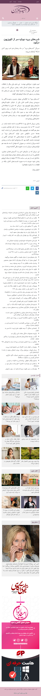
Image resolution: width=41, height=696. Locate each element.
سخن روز (35, 522)
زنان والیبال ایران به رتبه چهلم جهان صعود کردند (23, 232)
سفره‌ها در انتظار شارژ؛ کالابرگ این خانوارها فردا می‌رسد (21, 347)
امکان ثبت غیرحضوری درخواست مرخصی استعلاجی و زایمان (20, 229)
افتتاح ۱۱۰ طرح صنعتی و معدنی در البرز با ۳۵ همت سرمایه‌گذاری (23, 253)
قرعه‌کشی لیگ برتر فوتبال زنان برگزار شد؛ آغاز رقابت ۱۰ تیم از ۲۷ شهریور (21, 236)
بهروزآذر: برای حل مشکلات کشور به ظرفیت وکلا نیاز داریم (20, 286)
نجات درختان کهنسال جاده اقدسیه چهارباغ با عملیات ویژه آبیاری (22, 273)
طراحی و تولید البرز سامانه (20, 693)
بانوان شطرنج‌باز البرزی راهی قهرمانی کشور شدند (23, 301)
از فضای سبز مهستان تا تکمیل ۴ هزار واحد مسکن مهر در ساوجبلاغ (22, 364)
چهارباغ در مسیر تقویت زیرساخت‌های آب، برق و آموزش (21, 369)
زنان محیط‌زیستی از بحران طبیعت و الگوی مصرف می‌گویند (21, 257)
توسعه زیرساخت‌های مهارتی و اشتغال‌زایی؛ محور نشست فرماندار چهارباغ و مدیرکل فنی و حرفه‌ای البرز (22, 313)
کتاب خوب (34, 471)
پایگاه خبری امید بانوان (31, 22)
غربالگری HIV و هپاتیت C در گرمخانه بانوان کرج (23, 298)
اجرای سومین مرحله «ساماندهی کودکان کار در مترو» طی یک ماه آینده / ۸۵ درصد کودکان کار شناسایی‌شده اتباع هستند (21, 278)
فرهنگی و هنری (12, 22)
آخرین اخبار (34, 208)
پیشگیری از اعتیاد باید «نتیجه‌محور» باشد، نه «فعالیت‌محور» (20, 283)
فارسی (37, 2)
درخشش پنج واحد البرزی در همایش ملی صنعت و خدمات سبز (19, 266)
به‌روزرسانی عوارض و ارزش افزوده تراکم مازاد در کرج (22, 304)
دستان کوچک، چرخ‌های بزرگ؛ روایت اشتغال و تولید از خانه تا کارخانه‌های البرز (20, 351)
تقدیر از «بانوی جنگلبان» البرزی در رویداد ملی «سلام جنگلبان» (23, 319)
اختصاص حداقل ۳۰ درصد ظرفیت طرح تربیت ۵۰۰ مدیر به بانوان (22, 329)
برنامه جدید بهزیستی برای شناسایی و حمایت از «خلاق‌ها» (21, 292)
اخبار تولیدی (35, 375)
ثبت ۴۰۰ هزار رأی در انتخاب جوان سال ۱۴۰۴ (24, 289)
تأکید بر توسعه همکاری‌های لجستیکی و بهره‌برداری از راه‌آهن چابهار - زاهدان (21, 337)
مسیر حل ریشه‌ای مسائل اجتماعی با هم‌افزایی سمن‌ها (22, 295)
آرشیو (10, 2)
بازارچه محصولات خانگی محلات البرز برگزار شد (24, 333)
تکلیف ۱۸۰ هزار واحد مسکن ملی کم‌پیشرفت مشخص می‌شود (20, 269)
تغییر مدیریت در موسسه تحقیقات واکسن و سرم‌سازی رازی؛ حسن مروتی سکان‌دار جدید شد (21, 222)
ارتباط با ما (19, 2)
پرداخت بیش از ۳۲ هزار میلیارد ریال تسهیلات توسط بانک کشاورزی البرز (22, 244)
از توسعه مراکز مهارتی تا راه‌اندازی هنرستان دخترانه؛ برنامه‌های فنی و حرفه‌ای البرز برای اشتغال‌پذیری (20, 213)
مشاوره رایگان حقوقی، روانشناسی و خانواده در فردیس (22, 360)
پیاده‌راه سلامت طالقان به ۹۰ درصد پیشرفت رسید (23, 263)
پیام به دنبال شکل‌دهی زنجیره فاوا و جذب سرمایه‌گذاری (21, 249)
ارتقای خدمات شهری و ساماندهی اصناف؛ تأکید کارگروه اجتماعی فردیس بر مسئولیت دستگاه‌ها (22, 356)
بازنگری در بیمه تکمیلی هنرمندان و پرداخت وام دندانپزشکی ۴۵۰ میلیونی (20, 343)
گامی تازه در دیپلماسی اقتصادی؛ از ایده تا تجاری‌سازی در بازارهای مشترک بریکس (22, 324)
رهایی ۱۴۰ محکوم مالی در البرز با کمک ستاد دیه (23, 226)
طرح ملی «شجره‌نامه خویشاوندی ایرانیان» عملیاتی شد (22, 240)
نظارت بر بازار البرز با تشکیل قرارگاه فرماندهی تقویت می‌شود (20, 218)
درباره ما (14, 2)
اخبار (21, 22)
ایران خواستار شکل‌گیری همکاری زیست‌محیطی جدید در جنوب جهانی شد (20, 308)
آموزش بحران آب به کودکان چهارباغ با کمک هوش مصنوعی (20, 260)
